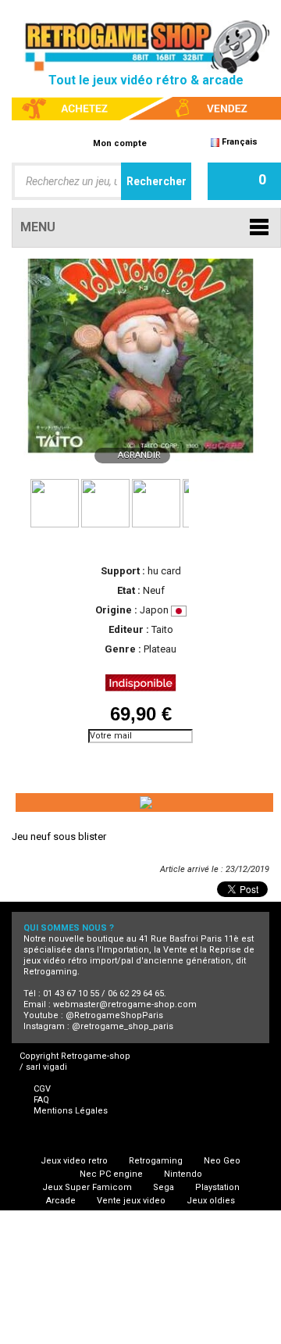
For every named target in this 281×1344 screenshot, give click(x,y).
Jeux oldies (211, 1201)
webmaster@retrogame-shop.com (125, 1004)
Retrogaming (156, 1161)
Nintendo (183, 1174)
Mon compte (120, 143)
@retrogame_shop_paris (122, 1026)
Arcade (61, 1201)
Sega (163, 1187)
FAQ (41, 1100)
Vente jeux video (131, 1201)
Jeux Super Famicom (87, 1187)
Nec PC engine (111, 1174)
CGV (42, 1089)
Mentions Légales (71, 1111)
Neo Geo (222, 1161)
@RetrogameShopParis (114, 1015)
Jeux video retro (74, 1161)
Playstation (217, 1187)
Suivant (195, 502)
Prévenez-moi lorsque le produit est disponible (81, 763)
